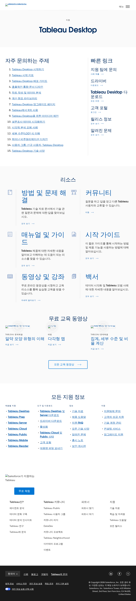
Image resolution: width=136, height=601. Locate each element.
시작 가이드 (102, 234)
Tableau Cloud (17, 428)
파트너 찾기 (87, 508)
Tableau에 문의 (18, 531)
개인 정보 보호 (35, 583)
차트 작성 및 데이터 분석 (26, 92)
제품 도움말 (79, 417)
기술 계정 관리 (112, 423)
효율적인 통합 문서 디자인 (27, 87)
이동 (87, 212)
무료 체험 (24, 491)
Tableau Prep (16, 417)
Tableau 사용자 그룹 (54, 514)
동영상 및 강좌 (42, 276)
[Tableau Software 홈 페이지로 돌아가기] (17, 3)
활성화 (44, 426)
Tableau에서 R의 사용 (25, 110)
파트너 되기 (87, 514)
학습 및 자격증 (117, 514)
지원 (112, 502)
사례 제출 (95, 74)
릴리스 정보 (101, 119)
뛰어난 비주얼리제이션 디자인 (30, 139)
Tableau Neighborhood (56, 537)
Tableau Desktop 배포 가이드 (29, 81)
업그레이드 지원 (113, 434)
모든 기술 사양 (80, 428)
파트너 (85, 502)
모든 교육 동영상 (64, 364)
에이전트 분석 (17, 508)
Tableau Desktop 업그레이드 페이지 (33, 104)
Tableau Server (17, 423)
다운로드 (95, 85)
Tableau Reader (18, 446)
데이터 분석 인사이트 (21, 520)
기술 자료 (77, 411)
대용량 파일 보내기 (51, 448)
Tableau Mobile (18, 440)
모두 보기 (95, 123)
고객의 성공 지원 (114, 417)
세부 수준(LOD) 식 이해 (26, 133)
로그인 (94, 112)
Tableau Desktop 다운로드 (109, 94)
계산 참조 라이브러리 (24, 98)
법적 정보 (9, 583)
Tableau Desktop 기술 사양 (28, 151)
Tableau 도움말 (118, 520)
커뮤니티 (98, 192)
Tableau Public (17, 434)
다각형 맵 (56, 338)
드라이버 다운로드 (51, 421)
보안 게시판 (79, 446)
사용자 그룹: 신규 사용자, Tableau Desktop (37, 145)
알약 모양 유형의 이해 (24, 338)
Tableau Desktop (19, 411)
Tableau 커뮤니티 (54, 502)
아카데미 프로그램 (53, 543)
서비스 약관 (21, 583)
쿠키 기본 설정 (62, 583)
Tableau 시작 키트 (23, 75)
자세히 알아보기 (28, 300)
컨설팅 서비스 (112, 428)
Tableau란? (17, 502)
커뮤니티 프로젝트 (53, 531)
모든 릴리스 (116, 525)
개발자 (44, 574)
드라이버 (99, 80)
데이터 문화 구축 (18, 514)
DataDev (48, 525)
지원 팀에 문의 (104, 69)
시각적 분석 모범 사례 (25, 127)
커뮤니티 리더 (51, 520)
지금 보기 (9, 344)
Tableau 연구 (17, 525)
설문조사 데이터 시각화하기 (28, 121)
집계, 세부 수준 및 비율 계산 (109, 341)
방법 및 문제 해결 (43, 196)
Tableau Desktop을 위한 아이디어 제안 (35, 116)
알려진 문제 (101, 130)
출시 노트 (77, 440)
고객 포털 (99, 107)
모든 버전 (95, 101)
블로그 (34, 574)
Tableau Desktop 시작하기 (28, 69)
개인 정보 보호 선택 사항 (23, 589)
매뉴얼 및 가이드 (42, 238)
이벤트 (47, 549)
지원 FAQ (77, 423)
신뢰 (26, 574)
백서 (92, 276)
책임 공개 (49, 583)
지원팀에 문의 (112, 411)
